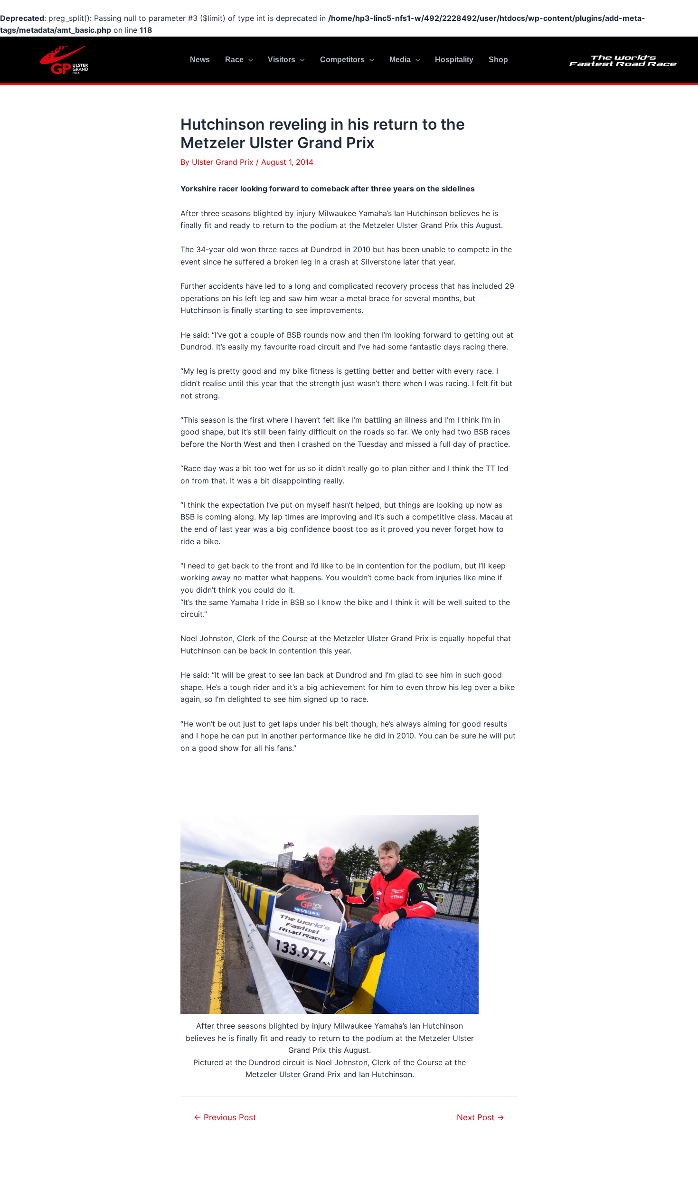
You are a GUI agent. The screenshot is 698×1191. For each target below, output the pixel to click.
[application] (248, 60)
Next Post (480, 1117)
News (200, 60)
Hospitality (454, 60)
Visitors (281, 60)
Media (400, 60)
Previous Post (225, 1117)
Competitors (342, 60)
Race (234, 60)
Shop (498, 60)
